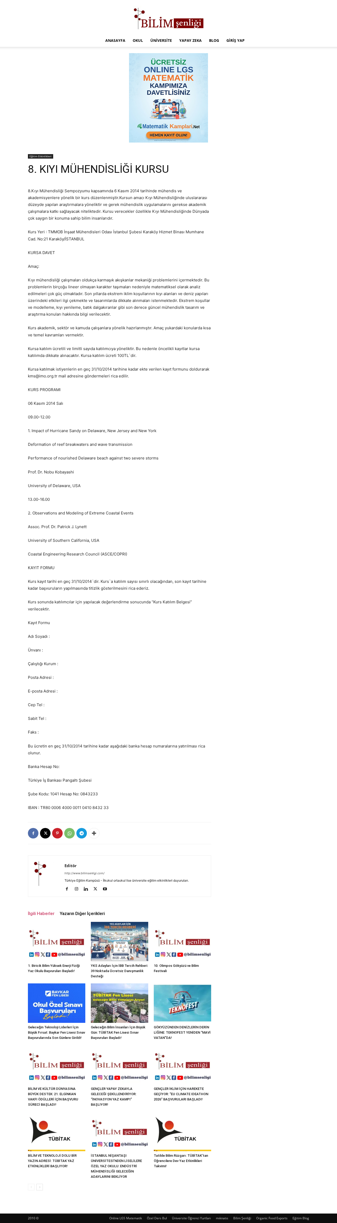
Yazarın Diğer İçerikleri (82, 913)
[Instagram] (78, 889)
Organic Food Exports (272, 1218)
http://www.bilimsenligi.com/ (85, 873)
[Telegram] (81, 833)
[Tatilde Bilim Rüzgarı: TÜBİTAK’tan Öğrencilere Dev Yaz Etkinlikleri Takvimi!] (182, 1131)
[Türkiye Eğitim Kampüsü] (168, 17)
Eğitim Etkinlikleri (40, 156)
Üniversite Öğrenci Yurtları (191, 1218)
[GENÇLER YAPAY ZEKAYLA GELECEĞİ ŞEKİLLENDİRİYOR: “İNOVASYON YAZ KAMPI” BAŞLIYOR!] (119, 1064)
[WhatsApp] (69, 833)
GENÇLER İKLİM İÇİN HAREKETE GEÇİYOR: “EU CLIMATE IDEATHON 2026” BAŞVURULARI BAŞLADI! (181, 1094)
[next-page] (39, 1187)
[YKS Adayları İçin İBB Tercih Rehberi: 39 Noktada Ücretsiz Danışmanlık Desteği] (119, 941)
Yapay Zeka (190, 40)
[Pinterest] (57, 833)
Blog (214, 40)
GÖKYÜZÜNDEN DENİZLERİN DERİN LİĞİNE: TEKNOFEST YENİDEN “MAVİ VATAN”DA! (182, 1032)
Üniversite (161, 40)
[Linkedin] (87, 889)
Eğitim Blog (301, 1218)
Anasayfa (115, 40)
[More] (94, 833)
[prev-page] (31, 1187)
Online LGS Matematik (125, 1218)
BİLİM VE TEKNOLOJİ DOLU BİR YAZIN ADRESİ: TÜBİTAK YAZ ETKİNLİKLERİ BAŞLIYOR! (52, 1161)
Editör (71, 865)
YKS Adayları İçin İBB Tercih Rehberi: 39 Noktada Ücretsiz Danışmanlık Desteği (119, 971)
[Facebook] (33, 833)
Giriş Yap (235, 40)
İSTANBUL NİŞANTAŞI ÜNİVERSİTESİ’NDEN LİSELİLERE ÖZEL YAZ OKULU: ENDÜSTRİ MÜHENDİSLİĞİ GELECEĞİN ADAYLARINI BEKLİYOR (116, 1166)
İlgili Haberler (41, 913)
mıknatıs (222, 1218)
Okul (138, 40)
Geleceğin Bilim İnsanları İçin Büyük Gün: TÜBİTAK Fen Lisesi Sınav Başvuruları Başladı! (118, 1032)
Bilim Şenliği (242, 1218)
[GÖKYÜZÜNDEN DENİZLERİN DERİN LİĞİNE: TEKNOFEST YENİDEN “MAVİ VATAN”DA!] (182, 1003)
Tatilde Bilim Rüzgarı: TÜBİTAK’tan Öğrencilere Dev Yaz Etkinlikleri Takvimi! (181, 1161)
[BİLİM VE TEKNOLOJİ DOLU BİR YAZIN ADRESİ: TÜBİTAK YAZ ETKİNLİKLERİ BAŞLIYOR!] (56, 1131)
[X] (45, 833)
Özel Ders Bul (157, 1218)
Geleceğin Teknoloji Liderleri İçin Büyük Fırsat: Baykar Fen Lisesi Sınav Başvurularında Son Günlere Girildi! (56, 1032)
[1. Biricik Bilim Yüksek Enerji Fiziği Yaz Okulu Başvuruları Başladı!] (56, 941)
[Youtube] (106, 889)
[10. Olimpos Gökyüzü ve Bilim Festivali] (182, 941)
